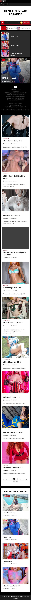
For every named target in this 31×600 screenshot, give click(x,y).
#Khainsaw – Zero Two (11, 397)
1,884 (26, 479)
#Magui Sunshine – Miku (12, 362)
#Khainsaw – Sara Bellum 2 (13, 467)
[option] (15, 36)
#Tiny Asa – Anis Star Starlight (12, 586)
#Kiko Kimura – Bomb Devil (12, 141)
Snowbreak (6, 496)
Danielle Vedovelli (7, 430)
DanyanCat (5, 250)
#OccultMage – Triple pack (12, 323)
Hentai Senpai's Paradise (15, 12)
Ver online (26, 22)
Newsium (26, 596)
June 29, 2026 (26, 110)
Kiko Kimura (6, 138)
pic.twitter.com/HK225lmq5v (18, 107)
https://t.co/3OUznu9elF (18, 94)
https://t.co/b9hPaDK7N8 (20, 93)
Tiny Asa (6, 569)
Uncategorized (6, 320)
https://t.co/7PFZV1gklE (17, 100)
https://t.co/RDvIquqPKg (18, 96)
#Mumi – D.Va (14, 36)
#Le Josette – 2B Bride (11, 215)
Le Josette (5, 213)
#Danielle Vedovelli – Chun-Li (13, 432)
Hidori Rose (5, 173)
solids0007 (12, 81)
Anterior (5, 479)
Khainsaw (5, 394)
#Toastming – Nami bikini (12, 288)
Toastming (5, 285)
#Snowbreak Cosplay (9, 513)
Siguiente (15, 481)
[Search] (19, 22)
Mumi (3, 60)
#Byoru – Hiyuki (14, 45)
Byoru (5, 544)
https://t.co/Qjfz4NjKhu (17, 98)
